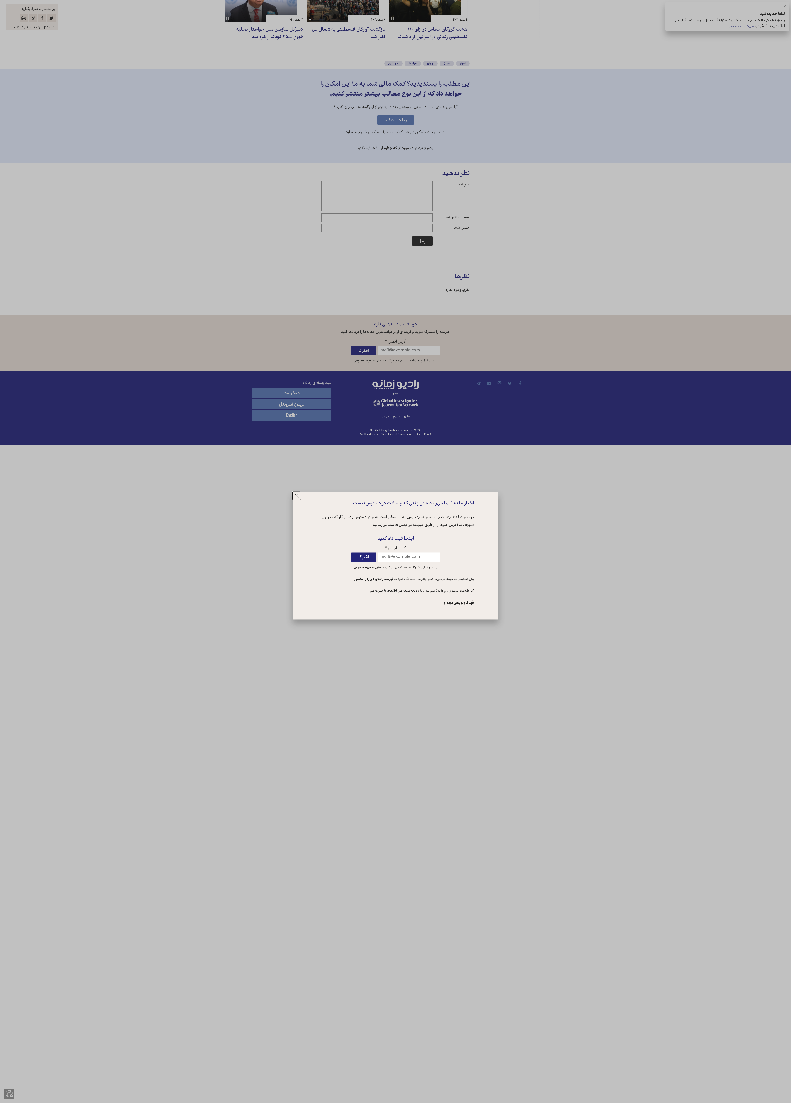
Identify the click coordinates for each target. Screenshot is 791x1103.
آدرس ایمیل (395, 548)
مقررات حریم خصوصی (367, 567)
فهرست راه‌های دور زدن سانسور (373, 579)
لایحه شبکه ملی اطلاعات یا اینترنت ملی (393, 591)
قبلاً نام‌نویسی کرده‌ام (459, 602)
